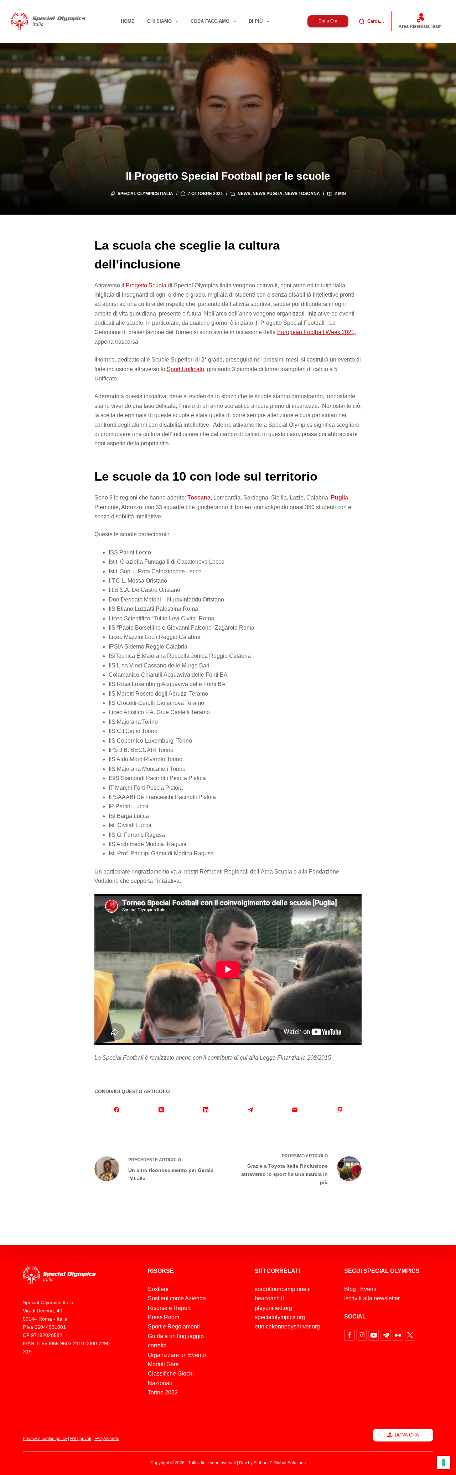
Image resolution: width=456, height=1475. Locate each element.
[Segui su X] (410, 1335)
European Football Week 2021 (315, 332)
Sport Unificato (185, 369)
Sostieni (158, 1289)
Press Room (163, 1317)
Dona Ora (327, 21)
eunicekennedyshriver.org (287, 1326)
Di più (256, 21)
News (244, 193)
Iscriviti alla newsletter (372, 1298)
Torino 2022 (163, 1392)
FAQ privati (80, 1438)
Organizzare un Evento (177, 1355)
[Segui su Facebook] (350, 1335)
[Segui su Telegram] (386, 1335)
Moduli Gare (163, 1364)
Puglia (339, 498)
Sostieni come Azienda (177, 1298)
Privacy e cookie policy (45, 1438)
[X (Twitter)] (161, 1110)
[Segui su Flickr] (399, 1335)
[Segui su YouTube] (374, 1335)
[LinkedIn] (205, 1110)
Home (128, 21)
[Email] (295, 1110)
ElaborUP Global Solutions (280, 1462)
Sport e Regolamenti (174, 1326)
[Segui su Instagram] (362, 1335)
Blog (350, 1289)
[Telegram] (250, 1110)
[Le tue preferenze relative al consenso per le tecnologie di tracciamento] (443, 1462)
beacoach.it (269, 1298)
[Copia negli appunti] (339, 1110)
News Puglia (268, 193)
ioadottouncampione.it (283, 1289)
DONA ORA (407, 1435)
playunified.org (273, 1308)
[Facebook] (116, 1110)
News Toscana (302, 193)
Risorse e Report (169, 1308)
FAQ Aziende (106, 1438)
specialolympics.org (280, 1317)
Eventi (368, 1289)
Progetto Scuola (146, 285)
